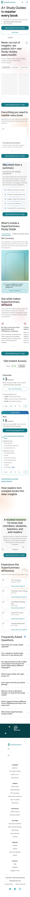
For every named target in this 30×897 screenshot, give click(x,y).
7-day (12, 22)
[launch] (10, 889)
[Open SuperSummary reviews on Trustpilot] (15, 38)
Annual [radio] (11, 366)
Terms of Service (20, 884)
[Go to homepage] (8, 2)
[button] (22, 2)
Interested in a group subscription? (9, 480)
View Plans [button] (15, 32)
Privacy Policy (9, 884)
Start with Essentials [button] (15, 389)
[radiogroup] (15, 366)
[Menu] (27, 2)
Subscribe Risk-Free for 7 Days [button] (15, 28)
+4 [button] (25, 406)
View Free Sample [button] (14, 290)
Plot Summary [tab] (6, 234)
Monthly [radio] (22, 366)
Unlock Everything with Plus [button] (15, 430)
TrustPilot (15, 549)
